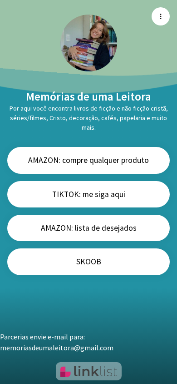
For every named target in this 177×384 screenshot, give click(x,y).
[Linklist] (88, 371)
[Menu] (161, 16)
